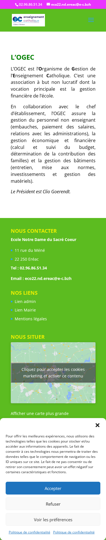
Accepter (53, 488)
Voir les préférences (53, 519)
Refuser (53, 504)
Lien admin (25, 301)
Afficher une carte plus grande (40, 413)
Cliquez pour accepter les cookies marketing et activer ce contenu (53, 373)
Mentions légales (31, 318)
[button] (97, 425)
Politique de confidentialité (29, 532)
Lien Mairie (25, 310)
